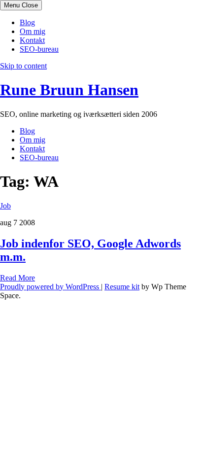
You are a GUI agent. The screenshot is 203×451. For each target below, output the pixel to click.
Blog (27, 22)
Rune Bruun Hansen (69, 90)
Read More (17, 278)
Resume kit (121, 286)
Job (5, 206)
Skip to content (23, 66)
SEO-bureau (39, 49)
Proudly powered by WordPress (50, 286)
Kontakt (32, 40)
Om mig (32, 31)
